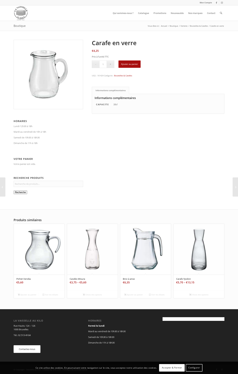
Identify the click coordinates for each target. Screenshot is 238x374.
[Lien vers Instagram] (221, 2)
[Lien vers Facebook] (216, 2)
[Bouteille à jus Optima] (2, 187)
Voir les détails (51, 294)
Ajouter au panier (129, 64)
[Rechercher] (221, 13)
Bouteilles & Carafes (123, 75)
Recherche (20, 192)
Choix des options (93, 294)
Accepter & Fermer (172, 367)
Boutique (20, 26)
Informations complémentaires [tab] (110, 90)
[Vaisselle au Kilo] (21, 13)
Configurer (194, 367)
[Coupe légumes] (235, 187)
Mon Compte (206, 2)
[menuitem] (205, 2)
